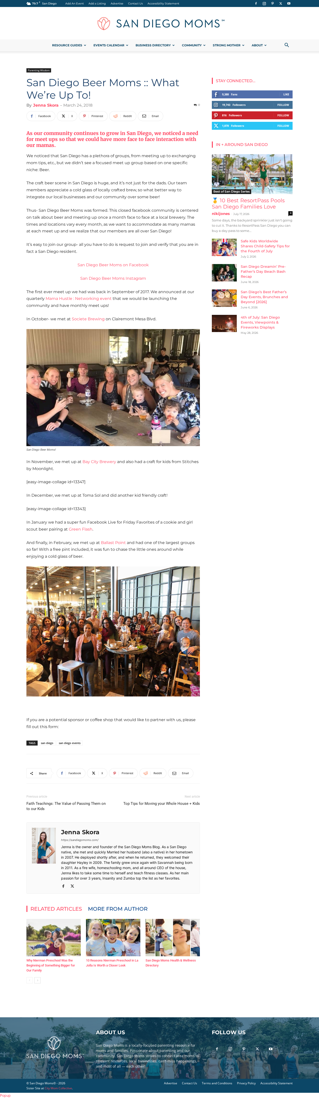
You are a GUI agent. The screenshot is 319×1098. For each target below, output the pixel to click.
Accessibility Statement (163, 3)
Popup (5, 1095)
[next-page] (37, 980)
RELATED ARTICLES (56, 909)
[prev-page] (29, 980)
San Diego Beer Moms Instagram (113, 278)
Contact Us (135, 3)
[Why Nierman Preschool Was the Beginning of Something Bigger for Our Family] (53, 937)
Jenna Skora (46, 105)
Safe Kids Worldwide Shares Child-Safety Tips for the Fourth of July (265, 246)
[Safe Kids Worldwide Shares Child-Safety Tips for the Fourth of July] (224, 247)
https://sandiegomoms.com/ (79, 840)
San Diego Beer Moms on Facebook (113, 265)
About (257, 45)
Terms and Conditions (217, 1083)
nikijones (221, 213)
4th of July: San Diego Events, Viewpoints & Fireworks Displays (260, 322)
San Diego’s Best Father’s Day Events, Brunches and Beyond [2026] (264, 297)
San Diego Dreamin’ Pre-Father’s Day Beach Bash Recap (263, 271)
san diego (47, 743)
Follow (283, 105)
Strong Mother (226, 45)
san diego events (69, 743)
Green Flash (80, 529)
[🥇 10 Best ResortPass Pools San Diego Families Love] (252, 174)
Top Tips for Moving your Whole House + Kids (161, 803)
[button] (287, 45)
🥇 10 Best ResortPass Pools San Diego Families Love (248, 203)
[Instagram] (264, 3)
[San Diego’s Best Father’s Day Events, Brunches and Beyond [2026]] (224, 298)
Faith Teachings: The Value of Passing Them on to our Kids (66, 806)
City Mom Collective (58, 1088)
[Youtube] (289, 3)
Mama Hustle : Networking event (79, 298)
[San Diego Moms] (159, 23)
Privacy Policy (246, 1083)
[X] (280, 3)
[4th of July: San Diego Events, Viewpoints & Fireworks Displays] (224, 323)
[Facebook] (256, 3)
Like (286, 94)
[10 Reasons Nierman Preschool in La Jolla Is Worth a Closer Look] (113, 937)
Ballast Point (113, 542)
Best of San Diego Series (231, 191)
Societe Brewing (88, 319)
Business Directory (153, 45)
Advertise (117, 3)
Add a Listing (97, 3)
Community (192, 45)
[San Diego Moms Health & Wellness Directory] (173, 937)
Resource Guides (67, 45)
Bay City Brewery (99, 461)
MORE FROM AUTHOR (118, 909)
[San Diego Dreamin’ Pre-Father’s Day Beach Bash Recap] (224, 272)
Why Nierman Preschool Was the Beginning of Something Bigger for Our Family (50, 965)
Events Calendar (108, 45)
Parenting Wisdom (39, 70)
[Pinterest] (272, 3)
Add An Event (74, 3)
